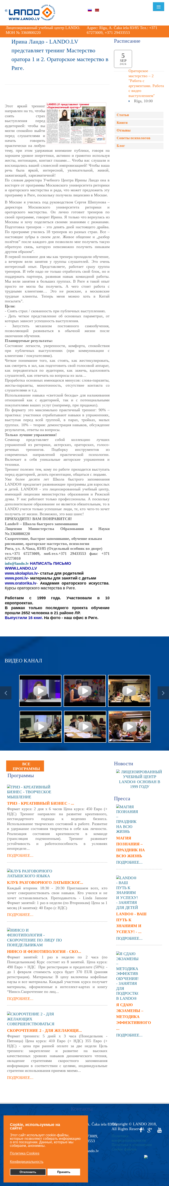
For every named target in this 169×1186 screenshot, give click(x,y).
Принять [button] (63, 1172)
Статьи (123, 115)
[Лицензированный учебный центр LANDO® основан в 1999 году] (141, 779)
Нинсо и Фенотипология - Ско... (44, 951)
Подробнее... (20, 855)
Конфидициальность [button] (26, 1162)
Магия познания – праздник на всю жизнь (130, 847)
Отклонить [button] (28, 1172)
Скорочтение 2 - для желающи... (44, 1030)
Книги (122, 123)
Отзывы (123, 130)
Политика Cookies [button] (24, 1153)
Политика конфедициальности (129, 1138)
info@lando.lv (17, 563)
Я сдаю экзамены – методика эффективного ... (132, 1017)
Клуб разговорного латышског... (45, 882)
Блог (121, 146)
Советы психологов (133, 138)
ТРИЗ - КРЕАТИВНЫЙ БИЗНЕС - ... (40, 803)
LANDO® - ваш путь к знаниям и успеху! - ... (131, 923)
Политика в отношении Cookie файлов (132, 1146)
